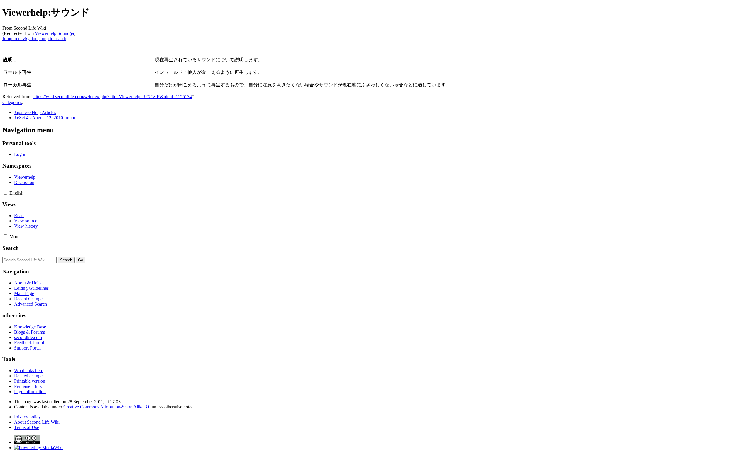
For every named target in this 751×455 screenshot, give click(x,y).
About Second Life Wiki (37, 422)
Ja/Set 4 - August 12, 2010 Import (45, 117)
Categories (12, 102)
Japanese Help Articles (35, 112)
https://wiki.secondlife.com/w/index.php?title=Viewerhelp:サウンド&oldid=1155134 (112, 96)
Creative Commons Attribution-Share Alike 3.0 (106, 406)
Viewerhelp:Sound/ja (54, 33)
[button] (5, 193)
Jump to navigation (20, 38)
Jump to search (52, 38)
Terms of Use (26, 427)
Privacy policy (27, 416)
